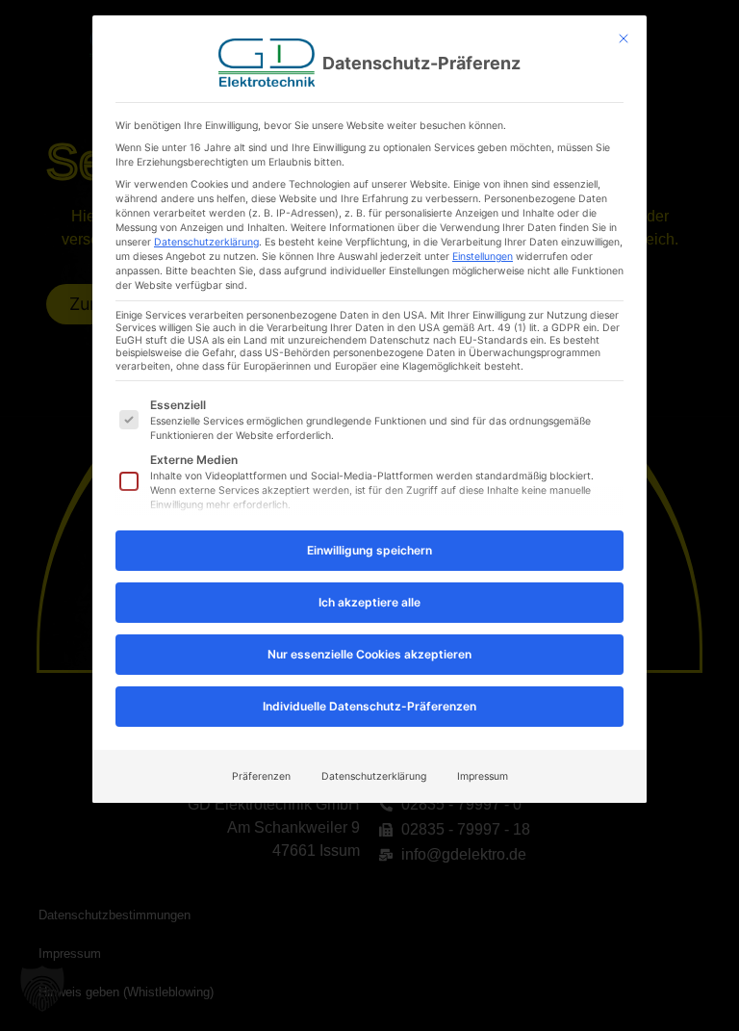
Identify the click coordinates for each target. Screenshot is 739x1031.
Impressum (482, 776)
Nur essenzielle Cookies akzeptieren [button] (369, 654)
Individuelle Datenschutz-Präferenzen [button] (369, 706)
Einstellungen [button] (482, 256)
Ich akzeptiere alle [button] (369, 602)
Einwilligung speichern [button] (369, 550)
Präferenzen (261, 776)
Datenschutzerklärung (206, 242)
